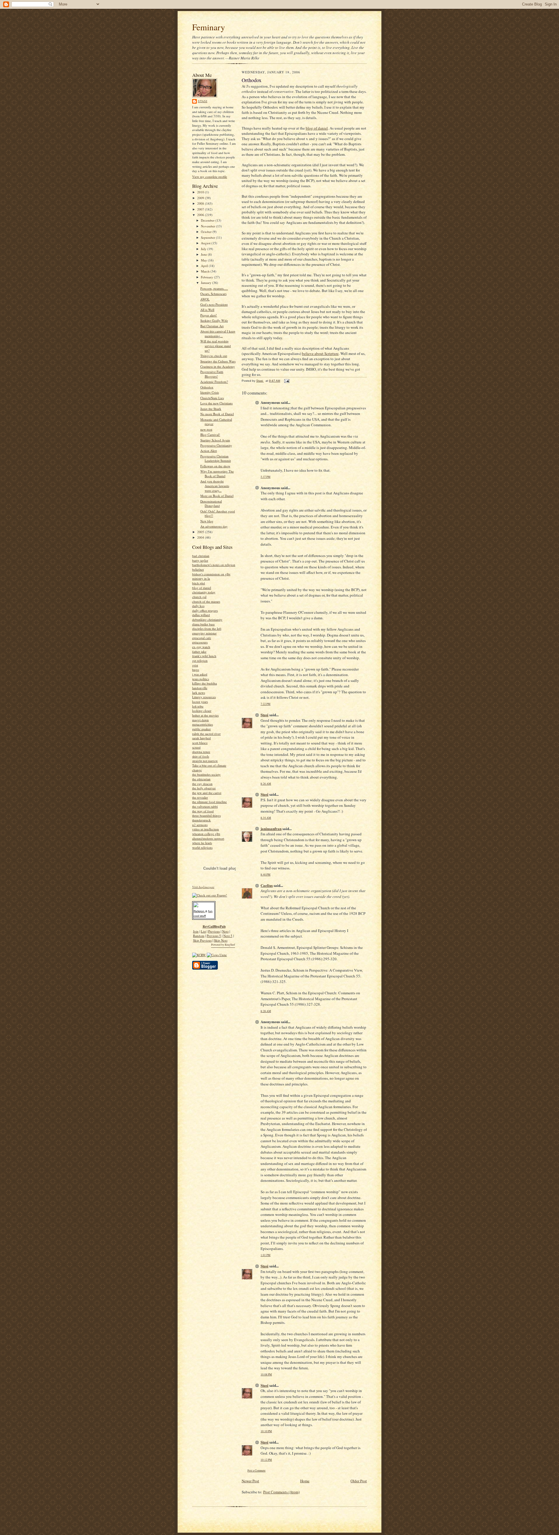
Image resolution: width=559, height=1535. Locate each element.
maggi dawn (200, 720)
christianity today (203, 592)
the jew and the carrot (206, 793)
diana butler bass (203, 624)
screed (196, 747)
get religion (200, 660)
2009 (201, 198)
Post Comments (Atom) (281, 1492)
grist (195, 665)
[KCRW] (199, 955)
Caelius (267, 885)
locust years (200, 701)
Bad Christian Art (212, 326)
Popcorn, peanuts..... (214, 288)
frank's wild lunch (204, 656)
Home (304, 1480)
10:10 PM (266, 1431)
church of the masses (206, 601)
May (204, 260)
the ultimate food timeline (209, 802)
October (207, 231)
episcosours (200, 642)
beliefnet (198, 569)
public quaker (201, 729)
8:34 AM (266, 818)
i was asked (199, 674)
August (206, 243)
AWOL (205, 299)
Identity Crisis (209, 392)
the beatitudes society (206, 774)
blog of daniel (201, 588)
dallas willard (201, 615)
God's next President (214, 304)
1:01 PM (265, 1255)
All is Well (207, 309)
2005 (201, 532)
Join (196, 931)
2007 (201, 209)
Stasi (202, 101)
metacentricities (202, 724)
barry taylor (200, 560)
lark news (198, 692)
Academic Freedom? (214, 381)
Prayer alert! (208, 315)
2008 (201, 203)
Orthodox (206, 387)
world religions (202, 847)
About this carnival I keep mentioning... (217, 333)
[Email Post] (286, 380)
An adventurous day (214, 526)
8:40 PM (265, 874)
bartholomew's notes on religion (213, 565)
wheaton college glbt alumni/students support (208, 836)
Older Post (359, 1480)
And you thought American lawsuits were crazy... (214, 485)
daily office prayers (205, 610)
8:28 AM (266, 1011)
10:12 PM (266, 1460)
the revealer (200, 797)
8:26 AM (266, 784)
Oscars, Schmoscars (213, 293)
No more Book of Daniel (217, 414)
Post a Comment (256, 1470)
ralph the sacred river (206, 733)
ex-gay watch (201, 647)
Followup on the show (215, 466)
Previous (214, 931)
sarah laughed (201, 738)
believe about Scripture (320, 353)
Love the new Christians (216, 403)
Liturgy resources (204, 697)
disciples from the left (206, 628)
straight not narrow (205, 760)
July (204, 249)
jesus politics (200, 679)
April (205, 266)
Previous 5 (214, 935)
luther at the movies (205, 715)
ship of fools (200, 756)
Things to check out (213, 355)
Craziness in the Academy (217, 366)
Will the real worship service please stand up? (215, 345)
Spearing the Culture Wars (218, 361)
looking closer (201, 710)
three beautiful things (206, 815)
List (203, 931)
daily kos (198, 606)
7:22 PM (265, 704)
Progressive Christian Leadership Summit (215, 458)
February (207, 277)
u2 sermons (200, 825)
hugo (195, 669)
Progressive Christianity (216, 445)
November (208, 226)
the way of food (203, 811)
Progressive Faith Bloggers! (211, 374)
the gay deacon (202, 783)
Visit (203, 887)
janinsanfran (271, 828)
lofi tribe (198, 706)
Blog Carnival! (210, 434)
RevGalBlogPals (214, 926)
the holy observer (204, 788)
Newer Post (250, 1480)
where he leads (202, 843)
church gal (199, 597)
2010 (201, 192)
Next (225, 931)
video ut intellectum (205, 829)
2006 (201, 215)
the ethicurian (201, 779)
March (205, 271)
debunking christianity (207, 619)
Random (198, 935)
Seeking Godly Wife (214, 320)
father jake (199, 651)
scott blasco (200, 742)
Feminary (208, 27)
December (208, 220)
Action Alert (208, 450)
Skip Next (220, 940)
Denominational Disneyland (211, 503)
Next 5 (227, 935)
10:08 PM (266, 1374)
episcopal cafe (201, 638)
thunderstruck (201, 820)
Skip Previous (202, 940)
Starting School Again (215, 440)
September (208, 237)
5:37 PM (265, 477)
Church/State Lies (212, 398)
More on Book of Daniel (216, 496)
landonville (199, 688)
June (204, 254)
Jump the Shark (210, 408)
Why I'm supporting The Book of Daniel (217, 473)
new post (206, 429)
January (206, 282)
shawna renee (201, 751)
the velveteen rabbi (205, 806)
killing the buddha (204, 683)
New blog (206, 521)
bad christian (200, 555)
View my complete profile (209, 176)
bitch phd (198, 583)
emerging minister (204, 633)
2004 (201, 537)
